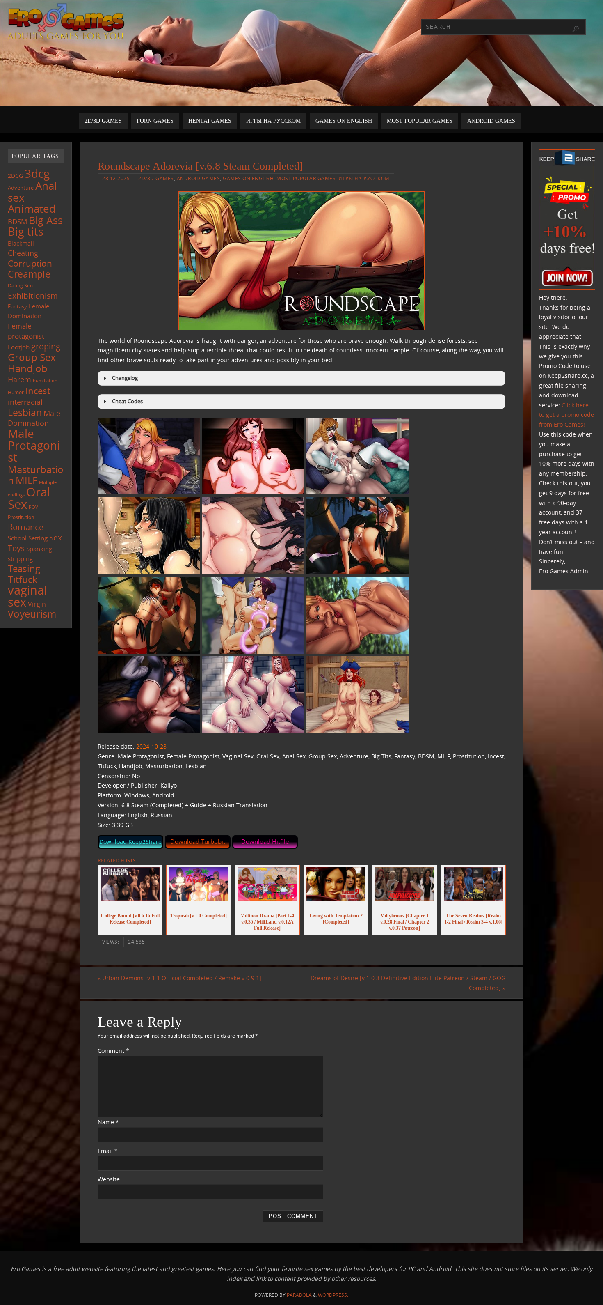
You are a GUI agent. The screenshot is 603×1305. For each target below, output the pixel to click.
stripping (20, 558)
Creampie (29, 273)
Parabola (299, 1294)
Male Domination (34, 418)
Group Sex (32, 357)
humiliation (45, 381)
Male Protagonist (34, 445)
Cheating (23, 253)
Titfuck (22, 579)
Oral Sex (29, 498)
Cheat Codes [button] (127, 401)
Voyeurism (32, 613)
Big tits (25, 231)
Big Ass (46, 220)
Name (108, 1122)
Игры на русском (364, 178)
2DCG (15, 175)
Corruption (30, 263)
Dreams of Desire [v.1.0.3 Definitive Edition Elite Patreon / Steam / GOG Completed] (408, 983)
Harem (19, 379)
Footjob (19, 347)
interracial (25, 402)
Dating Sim (20, 285)
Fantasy (17, 306)
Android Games (198, 178)
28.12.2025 (116, 178)
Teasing (24, 568)
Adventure (21, 187)
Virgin (37, 604)
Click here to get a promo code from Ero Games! (566, 415)
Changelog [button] (125, 377)
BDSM (17, 221)
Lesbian (25, 412)
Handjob (28, 368)
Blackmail (21, 243)
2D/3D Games (156, 178)
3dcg (37, 173)
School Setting (28, 538)
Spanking (39, 549)
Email (108, 1151)
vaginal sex (27, 596)
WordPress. (333, 1294)
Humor (16, 392)
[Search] (575, 29)
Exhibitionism (33, 295)
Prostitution (21, 517)
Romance (25, 527)
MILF (26, 480)
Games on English (248, 178)
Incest (37, 391)
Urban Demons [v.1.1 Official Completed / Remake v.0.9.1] (179, 978)
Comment (113, 1051)
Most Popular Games (306, 178)
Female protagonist (26, 331)
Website (109, 1179)
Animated (32, 208)
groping (45, 346)
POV (33, 507)
